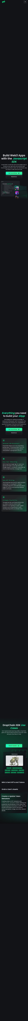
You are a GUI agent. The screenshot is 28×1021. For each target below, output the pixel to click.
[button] (25, 1)
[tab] (14, 782)
